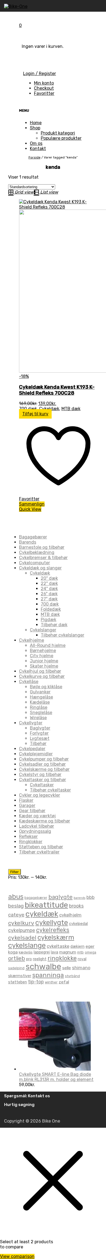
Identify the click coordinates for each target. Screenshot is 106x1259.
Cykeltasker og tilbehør (42, 779)
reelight (39, 959)
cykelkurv (21, 923)
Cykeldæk (49, 408)
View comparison (17, 1256)
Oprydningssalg (35, 831)
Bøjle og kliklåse (46, 686)
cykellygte (51, 922)
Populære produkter (61, 138)
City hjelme (41, 655)
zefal (64, 981)
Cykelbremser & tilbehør (43, 557)
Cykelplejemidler (36, 753)
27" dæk (49, 599)
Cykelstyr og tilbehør (40, 774)
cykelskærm (56, 937)
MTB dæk (70, 408)
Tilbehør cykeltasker (50, 790)
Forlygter (39, 733)
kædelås (26, 952)
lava (54, 952)
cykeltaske (58, 946)
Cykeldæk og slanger (40, 568)
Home (36, 122)
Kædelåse (40, 702)
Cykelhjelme (31, 640)
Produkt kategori (58, 133)
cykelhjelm (70, 915)
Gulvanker (40, 691)
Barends (27, 542)
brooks (76, 906)
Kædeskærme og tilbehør (44, 821)
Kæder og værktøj (37, 815)
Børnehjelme (43, 650)
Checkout (44, 88)
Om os (36, 143)
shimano (81, 967)
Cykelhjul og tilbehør (40, 671)
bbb (90, 897)
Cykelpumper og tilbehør (44, 759)
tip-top (36, 981)
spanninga (48, 975)
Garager (27, 805)
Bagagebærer (33, 537)
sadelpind (16, 968)
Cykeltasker (42, 784)
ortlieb (16, 958)
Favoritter (44, 93)
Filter (14, 872)
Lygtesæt (39, 738)
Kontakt (38, 148)
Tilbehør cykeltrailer (39, 852)
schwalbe (43, 966)
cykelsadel (22, 937)
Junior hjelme (44, 660)
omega (90, 952)
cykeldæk (42, 913)
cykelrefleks (52, 930)
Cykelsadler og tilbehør (42, 764)
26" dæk (49, 593)
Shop (35, 127)
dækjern (77, 946)
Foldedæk (51, 609)
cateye (16, 915)
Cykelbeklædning (36, 552)
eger (90, 946)
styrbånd (72, 976)
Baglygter (40, 728)
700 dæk (28, 408)
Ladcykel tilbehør (36, 826)
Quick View (30, 509)
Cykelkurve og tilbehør (42, 676)
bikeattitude (46, 904)
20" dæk (49, 578)
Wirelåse (38, 717)
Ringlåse (38, 707)
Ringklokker (30, 841)
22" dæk (49, 583)
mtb (80, 952)
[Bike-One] (15, 6)
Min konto (44, 83)
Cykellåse (28, 681)
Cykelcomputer (34, 562)
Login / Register (39, 73)
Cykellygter (30, 722)
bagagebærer (35, 898)
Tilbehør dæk (54, 624)
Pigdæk (48, 619)
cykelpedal (78, 923)
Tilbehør (38, 743)
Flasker (26, 800)
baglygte (60, 896)
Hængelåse (41, 697)
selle (66, 967)
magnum (67, 952)
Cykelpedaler (32, 748)
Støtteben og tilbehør (41, 846)
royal (82, 959)
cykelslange (27, 945)
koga (13, 952)
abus (15, 896)
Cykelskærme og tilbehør (44, 769)
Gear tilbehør (32, 810)
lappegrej (42, 952)
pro (29, 959)
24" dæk (49, 588)
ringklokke (62, 958)
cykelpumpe (21, 930)
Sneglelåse (41, 712)
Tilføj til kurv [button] (35, 413)
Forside (34, 157)
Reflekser (28, 836)
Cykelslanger (43, 629)
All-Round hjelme (48, 645)
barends (79, 898)
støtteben (17, 982)
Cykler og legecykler (39, 795)
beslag (16, 906)
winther (51, 982)
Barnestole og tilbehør (41, 547)
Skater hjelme (44, 666)
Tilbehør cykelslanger (62, 635)
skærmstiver (19, 976)
